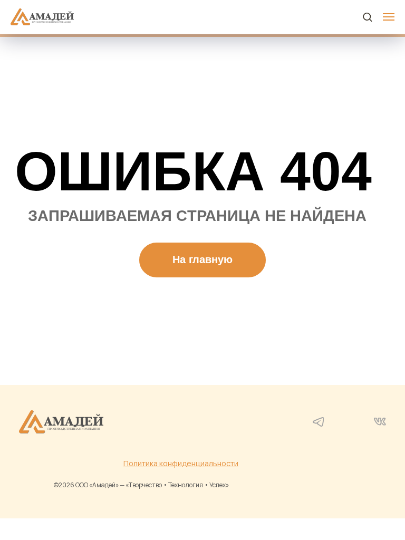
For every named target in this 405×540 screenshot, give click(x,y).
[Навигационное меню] (388, 17)
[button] (367, 17)
